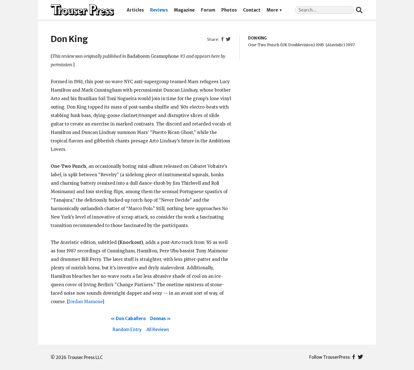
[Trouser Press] (82, 10)
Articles (135, 10)
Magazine (184, 10)
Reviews (159, 10)
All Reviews (157, 329)
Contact (252, 10)
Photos (229, 10)
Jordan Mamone (85, 301)
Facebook (354, 357)
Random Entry (127, 329)
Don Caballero (131, 318)
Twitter (360, 357)
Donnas (158, 318)
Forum (208, 10)
